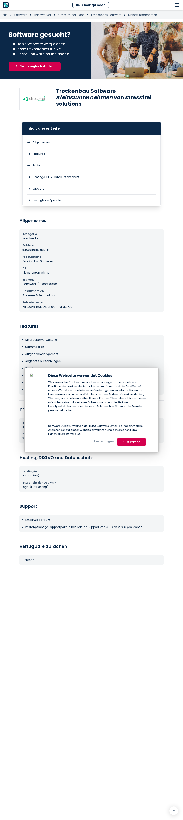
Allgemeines (41, 142)
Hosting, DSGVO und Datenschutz (56, 177)
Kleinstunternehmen (142, 15)
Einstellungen (104, 441)
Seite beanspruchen (90, 5)
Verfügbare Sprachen (48, 200)
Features (39, 154)
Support (38, 189)
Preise (37, 165)
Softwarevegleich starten (34, 66)
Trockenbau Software (106, 15)
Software (20, 15)
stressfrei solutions (71, 15)
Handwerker (42, 15)
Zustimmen (131, 442)
